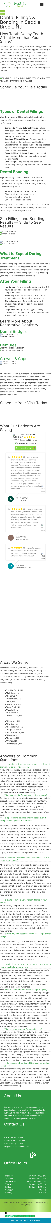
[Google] (16, 1155)
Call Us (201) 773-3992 (24, 1216)
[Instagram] (24, 1155)
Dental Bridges (13, 331)
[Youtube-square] (42, 1155)
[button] (25, 765)
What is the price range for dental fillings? (23, 1029)
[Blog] (33, 1155)
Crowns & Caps (13, 358)
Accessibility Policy (41, 1203)
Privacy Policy (25, 1205)
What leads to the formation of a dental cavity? (26, 795)
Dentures (8, 345)
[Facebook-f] (7, 1155)
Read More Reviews (24, 448)
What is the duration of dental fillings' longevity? (26, 989)
